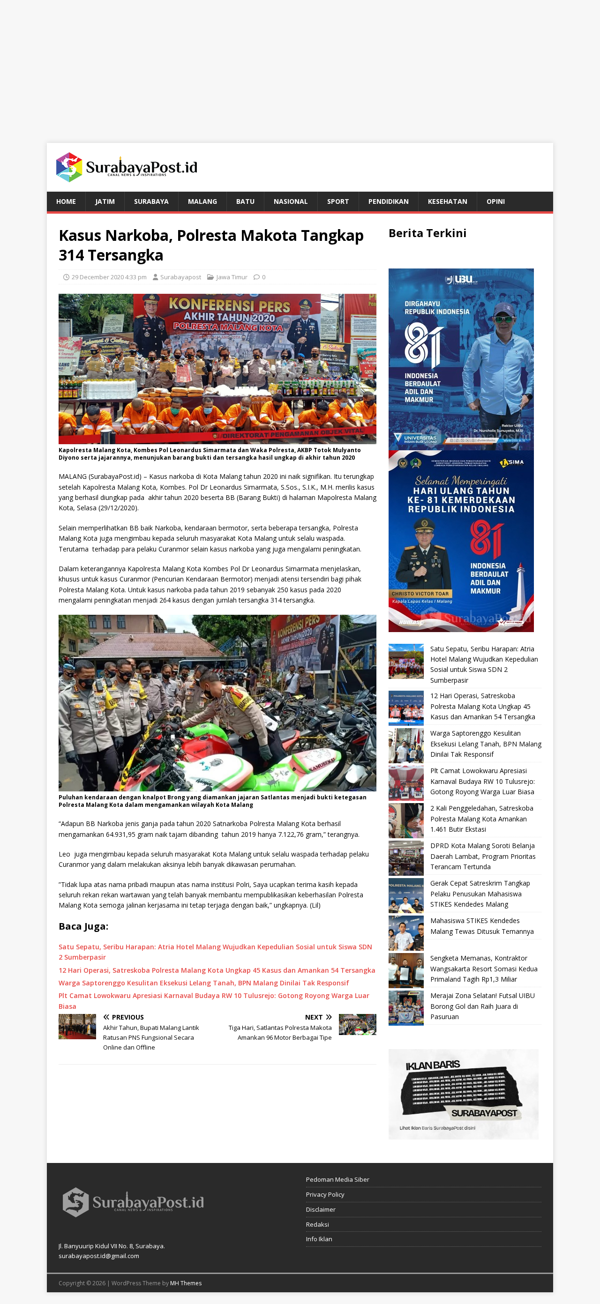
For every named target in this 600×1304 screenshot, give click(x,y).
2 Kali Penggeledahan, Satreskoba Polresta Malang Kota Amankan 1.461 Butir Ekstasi (481, 819)
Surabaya (151, 201)
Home (66, 201)
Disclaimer (321, 1209)
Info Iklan (319, 1239)
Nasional (291, 201)
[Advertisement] (300, 65)
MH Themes (186, 1283)
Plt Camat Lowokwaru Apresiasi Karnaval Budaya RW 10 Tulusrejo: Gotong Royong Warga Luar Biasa (482, 781)
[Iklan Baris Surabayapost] (464, 1134)
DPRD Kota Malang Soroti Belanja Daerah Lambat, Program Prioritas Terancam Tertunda (483, 856)
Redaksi (317, 1224)
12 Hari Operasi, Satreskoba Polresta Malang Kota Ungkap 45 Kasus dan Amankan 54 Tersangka (482, 706)
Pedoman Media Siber (337, 1179)
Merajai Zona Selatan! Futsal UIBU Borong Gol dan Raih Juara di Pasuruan (482, 1006)
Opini (496, 201)
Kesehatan (447, 201)
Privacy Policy (325, 1194)
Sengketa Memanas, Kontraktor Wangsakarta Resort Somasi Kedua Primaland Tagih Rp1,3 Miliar (484, 969)
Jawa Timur (232, 277)
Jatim (105, 201)
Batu (245, 201)
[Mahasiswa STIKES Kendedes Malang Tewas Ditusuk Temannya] (406, 933)
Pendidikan (388, 201)
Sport (338, 201)
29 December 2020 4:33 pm (109, 277)
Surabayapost (180, 277)
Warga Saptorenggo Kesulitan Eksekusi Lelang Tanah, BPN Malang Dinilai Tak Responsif (485, 744)
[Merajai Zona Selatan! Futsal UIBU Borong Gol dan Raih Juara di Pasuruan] (406, 1008)
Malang (202, 201)
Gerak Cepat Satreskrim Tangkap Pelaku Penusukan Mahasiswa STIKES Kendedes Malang (480, 894)
